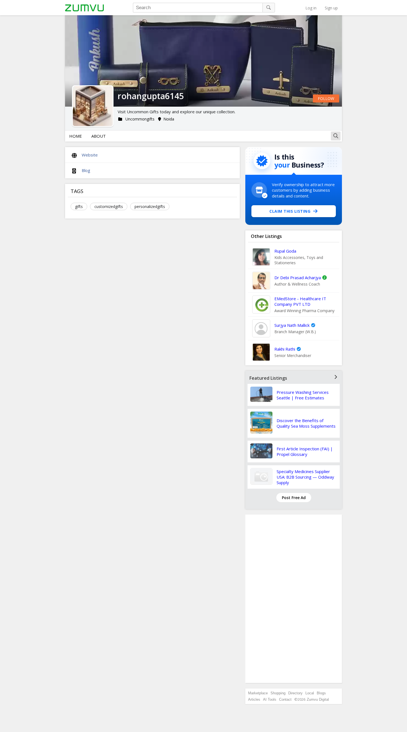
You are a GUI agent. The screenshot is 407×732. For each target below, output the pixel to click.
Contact (285, 699)
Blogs (321, 693)
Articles (254, 699)
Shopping (278, 693)
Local (309, 693)
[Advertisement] (293, 599)
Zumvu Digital (318, 699)
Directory (295, 693)
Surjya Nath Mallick (292, 325)
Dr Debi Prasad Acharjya (297, 277)
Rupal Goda (285, 251)
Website (90, 155)
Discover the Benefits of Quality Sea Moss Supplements (306, 423)
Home (75, 136)
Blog (86, 170)
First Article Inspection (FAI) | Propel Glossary (305, 451)
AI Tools (269, 699)
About (98, 136)
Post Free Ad (294, 497)
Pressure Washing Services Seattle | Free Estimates (303, 394)
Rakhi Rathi (284, 349)
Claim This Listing (289, 211)
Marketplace (258, 693)
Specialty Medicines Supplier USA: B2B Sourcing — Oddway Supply (305, 477)
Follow (326, 98)
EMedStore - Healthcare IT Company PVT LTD (300, 301)
